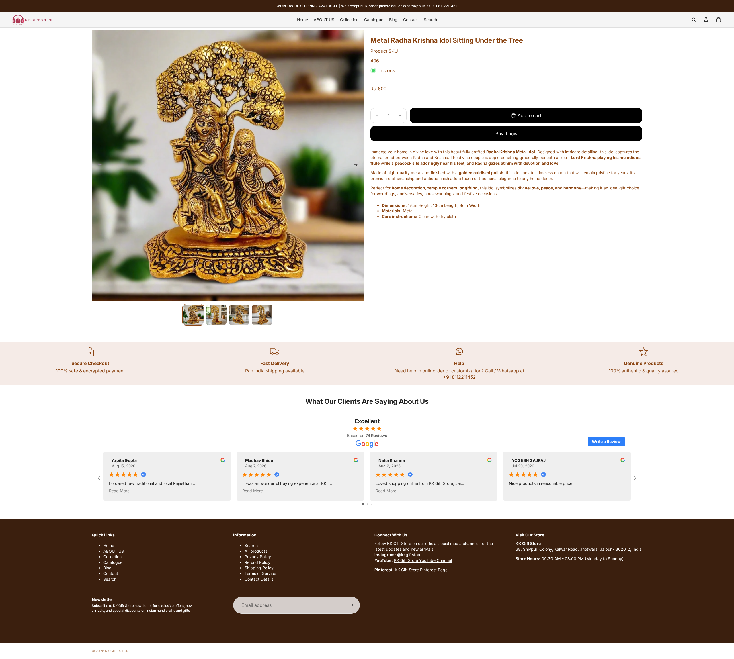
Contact (110, 573)
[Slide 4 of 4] (262, 315)
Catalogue (112, 562)
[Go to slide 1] (363, 504)
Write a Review (606, 441)
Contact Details (259, 579)
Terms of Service (260, 573)
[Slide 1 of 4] (193, 315)
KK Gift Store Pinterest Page (421, 570)
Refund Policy (257, 562)
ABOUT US (113, 551)
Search (109, 579)
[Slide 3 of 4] (239, 315)
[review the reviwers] (222, 460)
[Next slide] (357, 165)
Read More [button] (119, 491)
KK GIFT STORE (117, 651)
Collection (112, 556)
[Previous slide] (98, 165)
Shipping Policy (259, 568)
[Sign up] (351, 605)
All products (256, 551)
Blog (107, 568)
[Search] (694, 19)
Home (108, 545)
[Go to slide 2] (367, 504)
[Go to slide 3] (371, 504)
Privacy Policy (258, 556)
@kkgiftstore (409, 554)
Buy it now (506, 133)
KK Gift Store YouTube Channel (423, 560)
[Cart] (718, 19)
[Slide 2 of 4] (216, 315)
